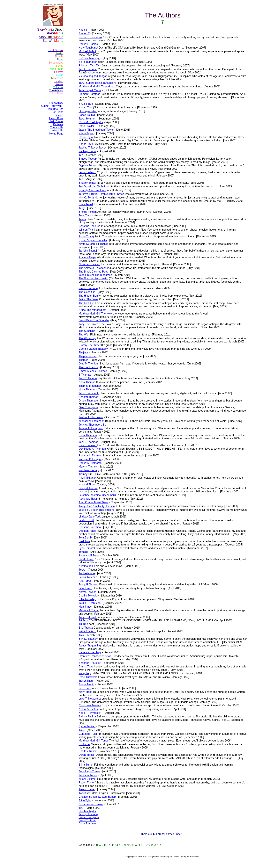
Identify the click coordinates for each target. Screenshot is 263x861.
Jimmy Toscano (88, 814)
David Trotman (87, 820)
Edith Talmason (88, 823)
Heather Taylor (87, 811)
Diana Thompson (89, 817)
